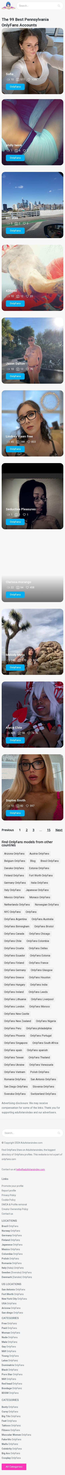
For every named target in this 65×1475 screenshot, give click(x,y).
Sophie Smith (16, 800)
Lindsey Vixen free (19, 436)
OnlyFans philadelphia (39, 1028)
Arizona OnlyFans (14, 853)
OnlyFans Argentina (15, 919)
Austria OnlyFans (39, 853)
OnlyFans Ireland (14, 992)
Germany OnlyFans (15, 882)
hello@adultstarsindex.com (30, 1169)
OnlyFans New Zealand (17, 1021)
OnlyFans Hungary (14, 984)
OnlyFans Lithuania (15, 999)
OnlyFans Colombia (37, 941)
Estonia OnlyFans (39, 868)
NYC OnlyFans (12, 911)
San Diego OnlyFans (16, 1086)
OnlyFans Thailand (39, 1057)
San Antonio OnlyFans (43, 1079)
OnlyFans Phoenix (14, 1035)
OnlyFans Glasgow (41, 970)
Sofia (9, 74)
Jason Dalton (15, 363)
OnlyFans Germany (15, 970)
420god (11, 291)
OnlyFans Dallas (38, 948)
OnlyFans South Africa (45, 1042)
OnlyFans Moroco (39, 1006)
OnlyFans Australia (42, 919)
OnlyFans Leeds (38, 992)
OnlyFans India (38, 984)
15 (48, 830)
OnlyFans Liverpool (42, 999)
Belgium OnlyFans (14, 860)
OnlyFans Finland (14, 962)
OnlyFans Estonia (40, 955)
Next (59, 830)
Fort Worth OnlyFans (41, 875)
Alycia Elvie (14, 727)
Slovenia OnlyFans (43, 1086)
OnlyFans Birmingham (16, 926)
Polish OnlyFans (39, 1072)
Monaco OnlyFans (39, 897)
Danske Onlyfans (14, 868)
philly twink (14, 145)
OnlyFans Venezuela (41, 1064)
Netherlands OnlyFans (17, 904)
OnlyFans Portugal (41, 1035)
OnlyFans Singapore (16, 1042)
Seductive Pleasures (21, 509)
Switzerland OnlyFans (43, 1093)
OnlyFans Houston (39, 977)
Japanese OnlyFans (37, 890)
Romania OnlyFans (15, 1079)
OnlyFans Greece (14, 977)
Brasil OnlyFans (49, 860)
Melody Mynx (15, 655)
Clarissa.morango (18, 582)
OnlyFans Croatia (14, 948)
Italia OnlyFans (39, 882)
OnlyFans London (14, 1006)
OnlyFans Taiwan (14, 1057)
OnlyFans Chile (13, 941)
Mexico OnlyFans (14, 897)
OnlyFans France (38, 962)
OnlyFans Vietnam (14, 1072)
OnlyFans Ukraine (14, 1064)
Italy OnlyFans (12, 890)
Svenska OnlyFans (15, 1093)
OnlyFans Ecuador (14, 955)
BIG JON (12, 218)
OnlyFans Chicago (39, 933)
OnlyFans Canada (14, 933)
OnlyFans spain (13, 1050)
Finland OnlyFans (14, 875)
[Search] (59, 6)
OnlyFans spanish (37, 1050)
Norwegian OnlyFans (47, 904)
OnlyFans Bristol (44, 926)
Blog (33, 860)
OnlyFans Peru (12, 1028)
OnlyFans (31, 911)
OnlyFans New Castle (16, 1013)
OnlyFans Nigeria (46, 1021)
